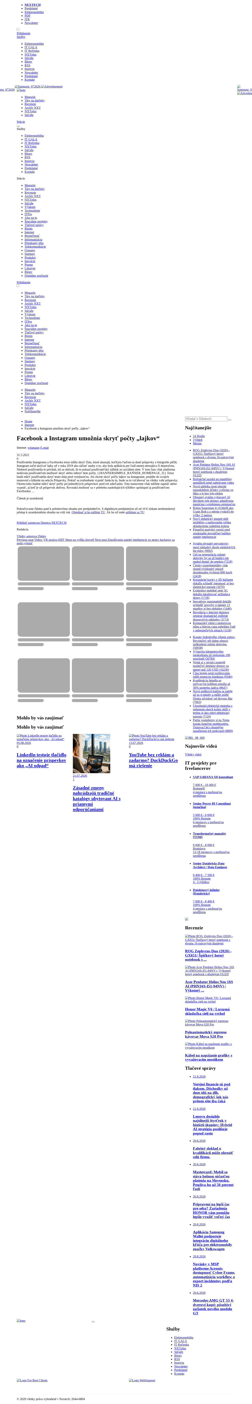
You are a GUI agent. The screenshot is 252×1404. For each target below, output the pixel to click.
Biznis (28, 228)
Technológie (32, 210)
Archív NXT (33, 107)
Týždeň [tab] (197, 439)
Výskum (30, 207)
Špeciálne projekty (36, 221)
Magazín (30, 97)
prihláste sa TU (135, 512)
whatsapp (34, 447)
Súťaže (29, 58)
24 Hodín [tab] (199, 436)
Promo (29, 264)
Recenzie (30, 104)
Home (28, 421)
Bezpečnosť (32, 235)
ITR (27, 19)
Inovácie (30, 261)
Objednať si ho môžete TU (88, 512)
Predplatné (31, 8)
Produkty (30, 257)
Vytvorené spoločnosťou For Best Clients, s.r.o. (46, 1387)
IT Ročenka (32, 50)
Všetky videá (193, 754)
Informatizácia (33, 239)
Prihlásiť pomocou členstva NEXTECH (42, 522)
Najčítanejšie (33, 411)
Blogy (28, 61)
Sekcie (21, 121)
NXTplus (30, 54)
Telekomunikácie (35, 246)
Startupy (30, 254)
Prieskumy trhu (34, 243)
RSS (27, 65)
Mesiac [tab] (197, 443)
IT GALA (31, 47)
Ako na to (31, 217)
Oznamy (30, 250)
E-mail (44, 447)
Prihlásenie (23, 33)
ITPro (28, 214)
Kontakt (30, 79)
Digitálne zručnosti (36, 275)
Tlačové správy (34, 225)
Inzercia (29, 69)
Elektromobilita (34, 12)
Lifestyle (30, 268)
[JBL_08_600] (195, 737)
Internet (29, 232)
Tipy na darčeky (35, 100)
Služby (21, 36)
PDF (28, 15)
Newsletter (31, 23)
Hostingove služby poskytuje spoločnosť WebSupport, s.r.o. (166, 1387)
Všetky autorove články (31, 536)
